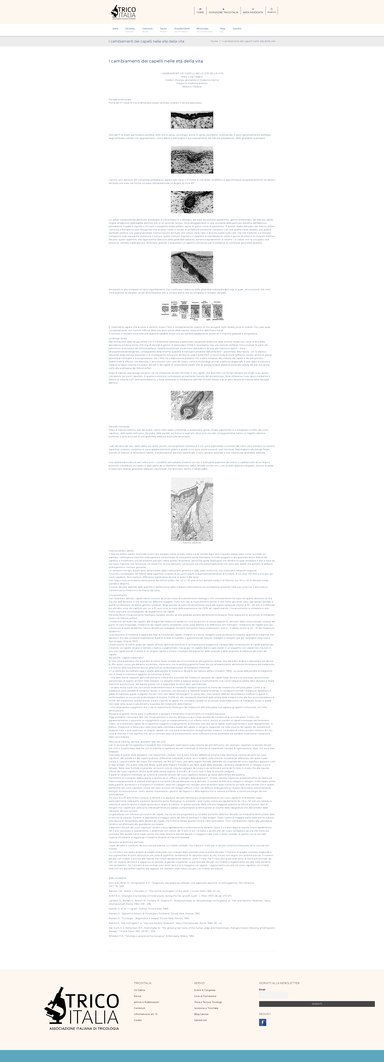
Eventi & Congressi (204, 990)
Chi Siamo (139, 990)
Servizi (137, 996)
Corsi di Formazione (205, 996)
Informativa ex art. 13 (145, 1014)
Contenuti (139, 1008)
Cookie (138, 1020)
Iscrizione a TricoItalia (206, 1008)
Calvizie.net (200, 1020)
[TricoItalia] (123, 11)
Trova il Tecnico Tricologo (208, 1002)
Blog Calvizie (201, 1014)
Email (262, 989)
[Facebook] (262, 1022)
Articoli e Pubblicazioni (146, 1002)
